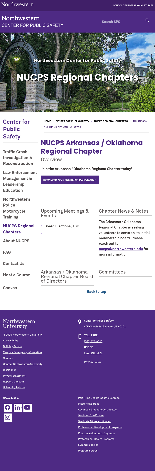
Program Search (88, 450)
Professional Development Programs (100, 427)
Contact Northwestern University (22, 364)
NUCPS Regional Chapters (19, 229)
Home (47, 121)
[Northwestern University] (18, 8)
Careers (7, 358)
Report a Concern (13, 381)
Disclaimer (9, 370)
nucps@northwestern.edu (121, 249)
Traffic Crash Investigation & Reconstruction (18, 158)
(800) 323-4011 (93, 341)
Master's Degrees (88, 404)
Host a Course (16, 275)
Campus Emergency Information (22, 352)
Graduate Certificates (91, 415)
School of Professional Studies (133, 6)
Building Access (12, 346)
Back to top (96, 292)
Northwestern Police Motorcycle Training (16, 208)
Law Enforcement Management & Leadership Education (20, 182)
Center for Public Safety (16, 129)
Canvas (10, 288)
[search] (147, 22)
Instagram (8, 417)
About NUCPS (16, 241)
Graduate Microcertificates (94, 421)
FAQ (7, 252)
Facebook (8, 408)
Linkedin (18, 408)
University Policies (14, 387)
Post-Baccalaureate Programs (96, 433)
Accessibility (10, 340)
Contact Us (13, 264)
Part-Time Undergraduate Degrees (98, 398)
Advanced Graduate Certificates (97, 409)
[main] (96, 206)
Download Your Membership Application (69, 180)
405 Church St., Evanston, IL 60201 (105, 326)
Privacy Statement (14, 376)
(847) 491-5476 (93, 353)
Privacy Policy (92, 362)
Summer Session (88, 445)
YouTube (27, 408)
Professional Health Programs (96, 439)
